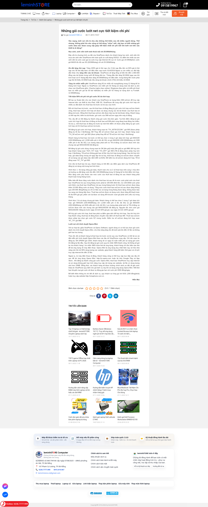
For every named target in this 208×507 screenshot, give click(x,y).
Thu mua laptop (42, 483)
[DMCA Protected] (112, 493)
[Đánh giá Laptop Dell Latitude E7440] (104, 406)
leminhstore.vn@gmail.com (49, 473)
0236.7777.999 (44, 469)
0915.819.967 (59, 469)
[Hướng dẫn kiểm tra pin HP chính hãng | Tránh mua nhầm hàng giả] (104, 377)
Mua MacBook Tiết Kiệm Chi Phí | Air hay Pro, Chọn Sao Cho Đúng (127, 390)
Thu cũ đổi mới (164, 13)
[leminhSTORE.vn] (36, 5)
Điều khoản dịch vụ (98, 457)
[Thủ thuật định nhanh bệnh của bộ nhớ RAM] (128, 347)
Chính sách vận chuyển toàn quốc (104, 467)
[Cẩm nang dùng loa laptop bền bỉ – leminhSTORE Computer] (104, 347)
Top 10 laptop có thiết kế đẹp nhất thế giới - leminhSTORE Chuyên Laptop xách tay (79, 331)
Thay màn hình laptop (140, 483)
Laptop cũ (66, 483)
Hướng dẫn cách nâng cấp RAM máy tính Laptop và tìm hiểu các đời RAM (79, 390)
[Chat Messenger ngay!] (5, 486)
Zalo (5, 495)
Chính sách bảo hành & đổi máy (104, 460)
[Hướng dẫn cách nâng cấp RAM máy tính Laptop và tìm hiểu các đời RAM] (79, 377)
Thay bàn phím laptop (107, 483)
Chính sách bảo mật (99, 463)
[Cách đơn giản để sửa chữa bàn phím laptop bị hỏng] (79, 406)
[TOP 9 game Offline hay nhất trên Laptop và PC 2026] (79, 347)
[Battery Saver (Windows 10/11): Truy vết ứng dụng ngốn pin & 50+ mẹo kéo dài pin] (104, 318)
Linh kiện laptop (90, 483)
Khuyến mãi (181, 13)
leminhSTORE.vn (75, 35)
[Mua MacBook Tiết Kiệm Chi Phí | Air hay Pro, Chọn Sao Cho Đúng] (128, 377)
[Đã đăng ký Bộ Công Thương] (95, 493)
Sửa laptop (76, 483)
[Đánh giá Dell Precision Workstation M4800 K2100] (128, 406)
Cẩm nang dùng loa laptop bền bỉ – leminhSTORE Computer (103, 360)
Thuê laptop (56, 483)
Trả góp (148, 13)
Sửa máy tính (124, 483)
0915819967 (169, 5)
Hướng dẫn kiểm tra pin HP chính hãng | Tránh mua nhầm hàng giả (103, 390)
